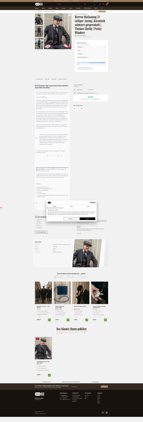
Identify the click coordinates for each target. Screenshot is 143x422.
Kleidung (50, 8)
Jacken (43, 8)
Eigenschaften (47, 79)
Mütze (57, 8)
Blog (85, 398)
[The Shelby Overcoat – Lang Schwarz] (43, 293)
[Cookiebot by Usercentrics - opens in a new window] (90, 202)
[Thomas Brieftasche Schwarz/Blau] (62, 293)
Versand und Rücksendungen (77, 398)
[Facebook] (102, 412)
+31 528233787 (90, 89)
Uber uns (86, 396)
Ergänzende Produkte (62, 79)
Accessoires (78, 8)
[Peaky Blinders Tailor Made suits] (63, 159)
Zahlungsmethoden (75, 396)
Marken (98, 402)
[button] (39, 48)
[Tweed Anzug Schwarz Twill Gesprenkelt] (43, 348)
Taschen (63, 8)
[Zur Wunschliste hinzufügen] (70, 15)
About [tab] (88, 206)
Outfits (95, 8)
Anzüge (36, 8)
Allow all (87, 218)
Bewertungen (54, 79)
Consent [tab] (54, 206)
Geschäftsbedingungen (76, 395)
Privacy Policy (74, 399)
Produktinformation (39, 79)
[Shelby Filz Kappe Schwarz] (80, 293)
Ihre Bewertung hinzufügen (41, 232)
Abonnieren (104, 386)
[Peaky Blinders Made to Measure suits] (52, 159)
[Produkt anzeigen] (49, 320)
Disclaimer (74, 401)
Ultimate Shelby (87, 8)
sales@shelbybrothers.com (92, 93)
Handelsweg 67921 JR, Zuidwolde (64, 396)
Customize (71, 218)
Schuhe (70, 8)
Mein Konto (87, 395)
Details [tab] (71, 206)
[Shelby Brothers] (41, 4)
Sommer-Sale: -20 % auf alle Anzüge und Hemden (70, 11)
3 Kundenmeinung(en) (83, 14)
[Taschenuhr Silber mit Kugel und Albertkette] (99, 293)
